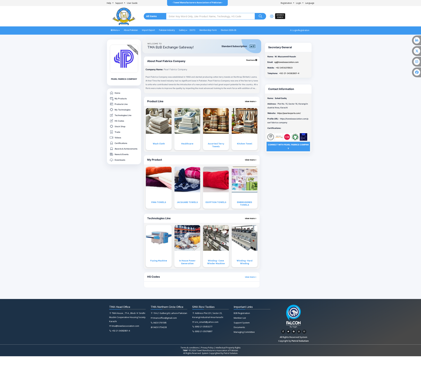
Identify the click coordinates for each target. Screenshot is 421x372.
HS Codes (119, 121)
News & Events (121, 154)
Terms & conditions (190, 347)
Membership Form (208, 30)
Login (298, 3)
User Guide (132, 3)
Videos (118, 137)
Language (309, 3)
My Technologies (122, 109)
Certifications (121, 143)
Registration (286, 3)
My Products (121, 98)
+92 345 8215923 (284, 67)
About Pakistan (131, 30)
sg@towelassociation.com (286, 62)
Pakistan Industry (167, 30)
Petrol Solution (230, 353)
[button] (251, 60)
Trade (117, 132)
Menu (115, 30)
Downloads (120, 160)
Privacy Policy (207, 347)
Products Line (121, 104)
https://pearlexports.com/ (289, 113)
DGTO (192, 30)
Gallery (182, 30)
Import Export (148, 30)
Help (109, 3)
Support (119, 3)
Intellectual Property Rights (228, 347)
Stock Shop (120, 126)
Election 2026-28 (228, 30)
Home (117, 93)
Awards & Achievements (126, 149)
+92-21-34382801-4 (289, 73)
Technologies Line (123, 115)
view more (250, 101)
